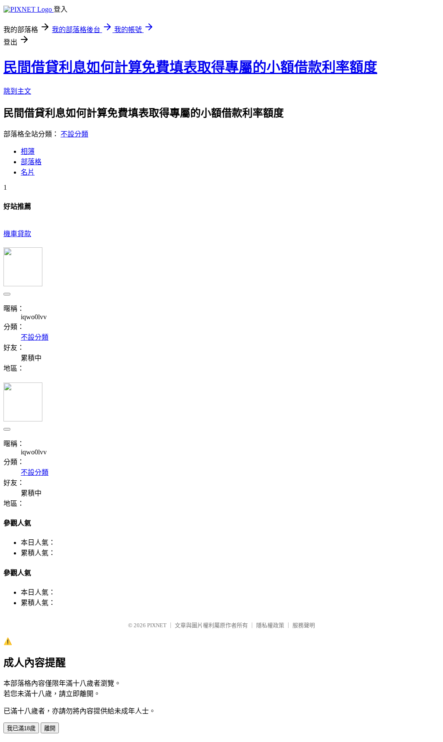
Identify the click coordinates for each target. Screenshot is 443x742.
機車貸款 (17, 233)
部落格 (31, 161)
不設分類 (74, 134)
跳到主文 (17, 91)
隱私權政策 (270, 625)
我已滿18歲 (21, 728)
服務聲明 (303, 625)
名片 (28, 172)
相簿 (28, 151)
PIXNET (157, 625)
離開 (49, 728)
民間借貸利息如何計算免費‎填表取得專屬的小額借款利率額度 (190, 67)
